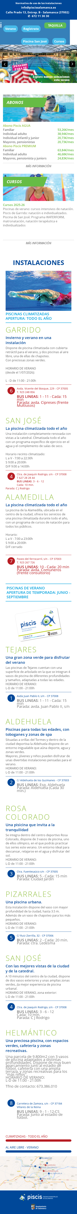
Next (72, 64)
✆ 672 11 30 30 (38, 16)
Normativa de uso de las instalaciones (38, 3)
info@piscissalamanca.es (38, 7)
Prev (5, 64)
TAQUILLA (55, 25)
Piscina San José (35, 41)
